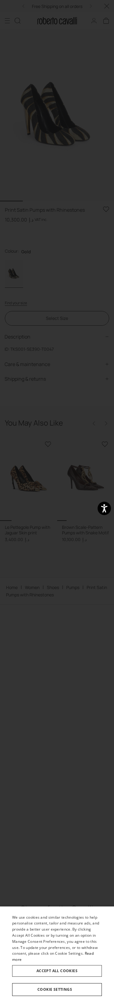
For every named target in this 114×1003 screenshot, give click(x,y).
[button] (57, 989)
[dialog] (57, 954)
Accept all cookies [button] (57, 970)
